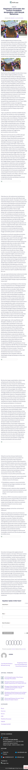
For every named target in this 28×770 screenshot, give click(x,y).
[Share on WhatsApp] (7, 643)
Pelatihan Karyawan (6, 719)
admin (21, 18)
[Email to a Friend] (15, 643)
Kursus (3, 713)
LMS (2, 716)
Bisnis (2, 708)
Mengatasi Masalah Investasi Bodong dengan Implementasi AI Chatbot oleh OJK (15, 682)
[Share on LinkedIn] (20, 643)
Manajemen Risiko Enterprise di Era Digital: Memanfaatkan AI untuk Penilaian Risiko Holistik (16, 694)
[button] (2, 2)
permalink (23, 649)
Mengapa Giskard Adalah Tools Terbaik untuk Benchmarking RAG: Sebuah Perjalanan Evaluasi (14, 688)
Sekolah (14, 6)
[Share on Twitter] (12, 643)
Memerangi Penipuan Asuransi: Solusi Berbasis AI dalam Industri (14, 699)
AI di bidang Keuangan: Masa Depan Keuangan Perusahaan (14, 677)
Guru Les (3, 711)
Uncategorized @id (6, 724)
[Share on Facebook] (10, 643)
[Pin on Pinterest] (18, 643)
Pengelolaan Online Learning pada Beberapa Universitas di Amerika (21, 664)
